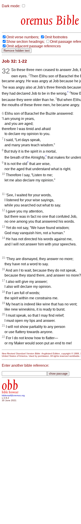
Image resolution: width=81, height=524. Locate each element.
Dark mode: (11, 6)
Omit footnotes (56, 37)
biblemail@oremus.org (13, 395)
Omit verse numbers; (22, 37)
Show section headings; (25, 41)
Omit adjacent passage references (33, 46)
